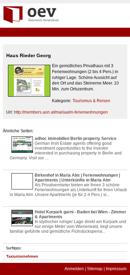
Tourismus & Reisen (91, 100)
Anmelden (74, 268)
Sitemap (95, 268)
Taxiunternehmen (22, 256)
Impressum (116, 268)
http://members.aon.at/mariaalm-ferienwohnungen (61, 112)
